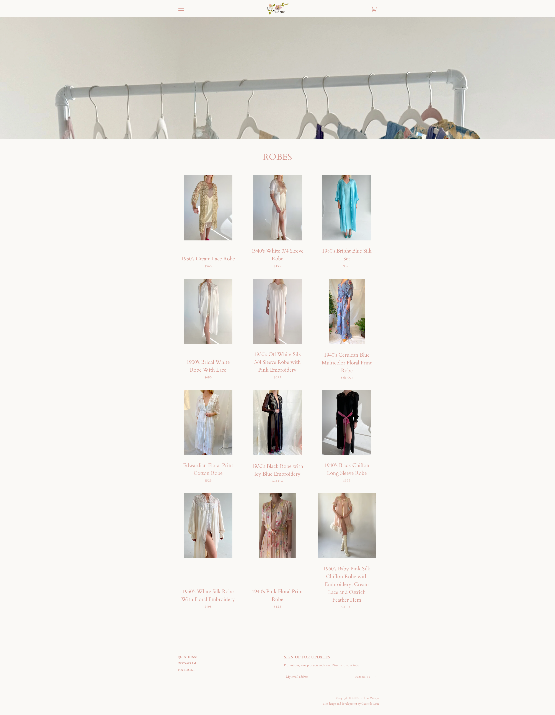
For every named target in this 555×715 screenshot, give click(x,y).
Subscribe (363, 677)
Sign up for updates (307, 657)
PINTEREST (186, 670)
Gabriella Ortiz (370, 704)
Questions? (187, 657)
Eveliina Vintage (369, 698)
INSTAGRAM (187, 663)
